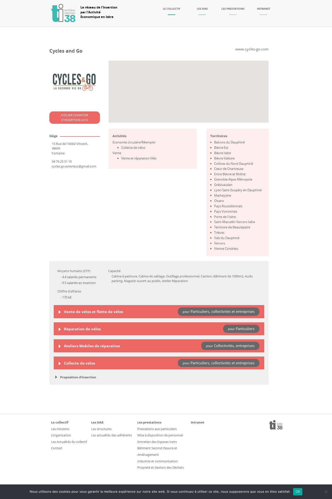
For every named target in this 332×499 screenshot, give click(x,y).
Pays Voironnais (225, 211)
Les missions (60, 429)
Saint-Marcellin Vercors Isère (234, 222)
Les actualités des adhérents (111, 435)
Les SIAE (202, 8)
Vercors (219, 243)
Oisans (219, 201)
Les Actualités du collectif (69, 442)
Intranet (263, 8)
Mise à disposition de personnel (160, 435)
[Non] (325, 491)
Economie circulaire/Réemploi (134, 142)
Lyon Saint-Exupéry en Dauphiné (238, 190)
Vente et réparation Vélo (139, 158)
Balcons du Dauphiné (229, 142)
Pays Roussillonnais (228, 206)
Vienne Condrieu (226, 248)
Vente (117, 153)
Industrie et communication (157, 461)
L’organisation (61, 435)
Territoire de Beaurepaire (232, 227)
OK (298, 491)
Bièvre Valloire (224, 158)
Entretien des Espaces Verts (157, 442)
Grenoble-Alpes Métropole (233, 179)
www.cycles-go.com (252, 49)
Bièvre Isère (222, 153)
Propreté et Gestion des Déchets (160, 467)
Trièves (219, 232)
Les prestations (233, 8)
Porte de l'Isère (225, 217)
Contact (56, 448)
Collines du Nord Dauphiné (233, 163)
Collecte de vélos (133, 147)
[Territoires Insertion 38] (63, 20)
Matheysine (222, 195)
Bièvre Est (221, 147)
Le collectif (171, 8)
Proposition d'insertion (77, 377)
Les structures (101, 429)
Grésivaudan (223, 185)
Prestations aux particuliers (157, 429)
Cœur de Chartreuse (228, 168)
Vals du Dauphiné (226, 238)
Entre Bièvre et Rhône (229, 174)
